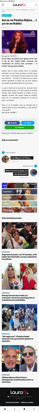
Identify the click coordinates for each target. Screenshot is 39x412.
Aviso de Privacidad (12, 402)
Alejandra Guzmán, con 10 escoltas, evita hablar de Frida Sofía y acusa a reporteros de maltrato (19, 256)
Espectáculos (10, 9)
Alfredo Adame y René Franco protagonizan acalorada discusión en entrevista (17, 379)
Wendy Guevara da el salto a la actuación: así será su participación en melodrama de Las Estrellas (18, 297)
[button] (3, 5)
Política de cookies (27, 402)
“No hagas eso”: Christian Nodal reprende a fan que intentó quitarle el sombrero (17, 338)
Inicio (3, 9)
